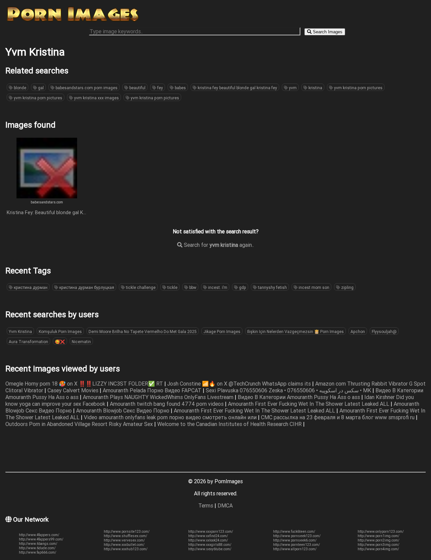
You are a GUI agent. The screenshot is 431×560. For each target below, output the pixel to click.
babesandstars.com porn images (86, 87)
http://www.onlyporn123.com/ (381, 531)
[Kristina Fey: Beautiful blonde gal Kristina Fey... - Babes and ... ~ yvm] (46, 196)
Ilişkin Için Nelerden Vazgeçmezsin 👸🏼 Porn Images (295, 331)
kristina (314, 87)
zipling (347, 287)
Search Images (326, 31)
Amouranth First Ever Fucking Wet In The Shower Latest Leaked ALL (309, 403)
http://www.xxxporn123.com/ (210, 531)
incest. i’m (217, 287)
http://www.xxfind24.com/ (208, 536)
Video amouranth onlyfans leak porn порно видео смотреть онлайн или (171, 417)
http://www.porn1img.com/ (378, 536)
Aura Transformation (28, 341)
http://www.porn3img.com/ (378, 544)
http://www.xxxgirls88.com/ (209, 544)
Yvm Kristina (20, 331)
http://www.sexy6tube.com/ (209, 549)
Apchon (358, 331)
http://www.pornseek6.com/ (295, 540)
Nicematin (81, 341)
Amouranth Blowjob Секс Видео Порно (123, 410)
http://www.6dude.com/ (37, 548)
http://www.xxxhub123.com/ (125, 549)
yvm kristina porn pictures (358, 87)
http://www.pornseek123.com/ (297, 536)
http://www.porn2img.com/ (378, 540)
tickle (171, 287)
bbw (192, 287)
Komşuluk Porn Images (60, 331)
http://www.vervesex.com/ (124, 540)
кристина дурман (30, 287)
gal (40, 87)
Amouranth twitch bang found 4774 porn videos (167, 403)
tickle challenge (140, 287)
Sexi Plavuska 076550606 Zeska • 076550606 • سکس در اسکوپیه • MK (289, 390)
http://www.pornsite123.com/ (127, 531)
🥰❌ (60, 341)
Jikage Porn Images (221, 331)
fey (159, 87)
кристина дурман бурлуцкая (86, 287)
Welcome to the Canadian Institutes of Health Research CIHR (230, 424)
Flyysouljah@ (384, 331)
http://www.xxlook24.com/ (208, 540)
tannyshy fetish (272, 287)
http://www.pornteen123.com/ (296, 544)
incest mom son (313, 287)
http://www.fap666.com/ (37, 552)
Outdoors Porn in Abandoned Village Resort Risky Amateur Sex (79, 424)
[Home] (72, 21)
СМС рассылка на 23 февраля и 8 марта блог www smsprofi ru (338, 417)
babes (180, 87)
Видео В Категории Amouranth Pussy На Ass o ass (299, 397)
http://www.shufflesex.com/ (125, 536)
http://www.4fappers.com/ (39, 535)
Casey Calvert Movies (73, 390)
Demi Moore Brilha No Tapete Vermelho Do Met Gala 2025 (143, 331)
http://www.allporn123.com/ (295, 549)
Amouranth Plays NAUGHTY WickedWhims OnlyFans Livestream (159, 397)
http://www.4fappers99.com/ (41, 539)
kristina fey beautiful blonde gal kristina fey (237, 87)
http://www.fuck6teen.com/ (294, 531)
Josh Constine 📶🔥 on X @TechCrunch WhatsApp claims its (239, 383)
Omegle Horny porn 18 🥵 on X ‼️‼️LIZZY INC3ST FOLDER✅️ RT (84, 383)
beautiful (136, 87)
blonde (19, 87)
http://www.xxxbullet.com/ (124, 544)
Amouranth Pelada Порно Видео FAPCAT (153, 390)
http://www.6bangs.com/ (38, 543)
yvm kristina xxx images (96, 97)
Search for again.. (218, 244)
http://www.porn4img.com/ (378, 549)
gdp (242, 287)
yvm (292, 87)
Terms (205, 505)
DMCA (225, 505)
